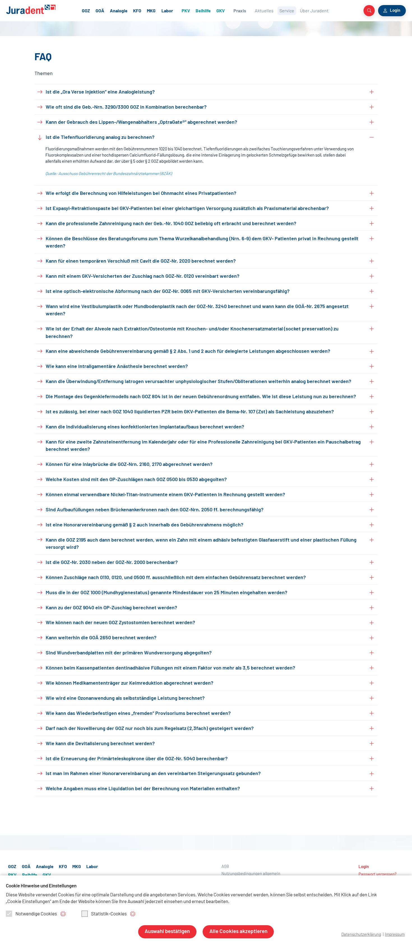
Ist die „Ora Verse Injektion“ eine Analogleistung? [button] (100, 92)
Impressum (395, 934)
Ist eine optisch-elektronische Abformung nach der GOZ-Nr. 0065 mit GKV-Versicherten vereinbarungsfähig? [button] (168, 291)
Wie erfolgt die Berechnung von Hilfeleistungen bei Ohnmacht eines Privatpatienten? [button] (141, 193)
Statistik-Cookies (109, 913)
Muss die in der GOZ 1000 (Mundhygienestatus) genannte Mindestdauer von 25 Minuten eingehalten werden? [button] (166, 592)
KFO (137, 11)
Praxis (239, 11)
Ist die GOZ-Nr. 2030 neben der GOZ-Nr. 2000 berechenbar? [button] (112, 562)
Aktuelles (264, 11)
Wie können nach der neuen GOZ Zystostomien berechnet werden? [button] (120, 622)
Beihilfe (203, 11)
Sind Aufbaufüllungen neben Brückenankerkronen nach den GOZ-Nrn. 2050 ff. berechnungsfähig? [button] (154, 509)
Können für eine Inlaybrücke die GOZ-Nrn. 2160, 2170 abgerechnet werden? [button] (129, 464)
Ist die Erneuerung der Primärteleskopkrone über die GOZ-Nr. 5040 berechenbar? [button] (137, 758)
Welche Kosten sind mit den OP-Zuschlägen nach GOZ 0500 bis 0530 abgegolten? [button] (136, 479)
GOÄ (100, 11)
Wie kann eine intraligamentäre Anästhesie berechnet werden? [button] (117, 366)
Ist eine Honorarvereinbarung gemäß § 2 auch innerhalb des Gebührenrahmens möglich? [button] (144, 525)
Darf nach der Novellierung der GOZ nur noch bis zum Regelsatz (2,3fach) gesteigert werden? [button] (150, 728)
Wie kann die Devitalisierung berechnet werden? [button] (100, 743)
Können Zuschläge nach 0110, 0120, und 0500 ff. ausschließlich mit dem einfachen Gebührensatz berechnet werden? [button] (176, 577)
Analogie (119, 11)
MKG (151, 11)
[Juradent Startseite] (39, 9)
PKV (186, 11)
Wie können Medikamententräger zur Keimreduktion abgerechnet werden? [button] (129, 683)
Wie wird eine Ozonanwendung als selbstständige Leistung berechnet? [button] (125, 698)
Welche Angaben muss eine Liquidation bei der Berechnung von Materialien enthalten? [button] (143, 788)
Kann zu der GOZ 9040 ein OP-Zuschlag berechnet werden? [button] (111, 607)
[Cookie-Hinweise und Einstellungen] (63, 914)
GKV (220, 11)
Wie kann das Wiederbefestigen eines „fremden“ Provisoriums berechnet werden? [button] (138, 713)
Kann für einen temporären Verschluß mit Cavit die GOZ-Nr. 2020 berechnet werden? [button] (141, 261)
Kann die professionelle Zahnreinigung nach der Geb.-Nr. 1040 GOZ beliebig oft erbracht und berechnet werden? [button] (171, 223)
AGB (225, 866)
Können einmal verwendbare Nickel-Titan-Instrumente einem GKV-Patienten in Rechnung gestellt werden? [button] (165, 494)
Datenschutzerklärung (361, 934)
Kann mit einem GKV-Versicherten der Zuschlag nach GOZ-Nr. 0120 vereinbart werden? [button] (142, 276)
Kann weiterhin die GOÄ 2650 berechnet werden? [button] (101, 637)
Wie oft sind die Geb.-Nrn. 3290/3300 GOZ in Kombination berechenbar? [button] (126, 107)
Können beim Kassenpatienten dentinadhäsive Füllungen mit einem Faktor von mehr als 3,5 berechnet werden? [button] (170, 668)
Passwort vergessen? (377, 874)
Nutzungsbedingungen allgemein (250, 874)
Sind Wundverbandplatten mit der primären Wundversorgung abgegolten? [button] (129, 653)
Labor (167, 11)
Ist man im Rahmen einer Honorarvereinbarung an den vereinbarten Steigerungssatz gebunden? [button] (153, 773)
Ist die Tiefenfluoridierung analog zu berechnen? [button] (100, 137)
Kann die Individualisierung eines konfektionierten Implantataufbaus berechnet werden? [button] (145, 427)
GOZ (86, 11)
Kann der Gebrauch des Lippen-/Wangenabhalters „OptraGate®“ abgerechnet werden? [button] (141, 122)
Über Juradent (314, 11)
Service (286, 11)
